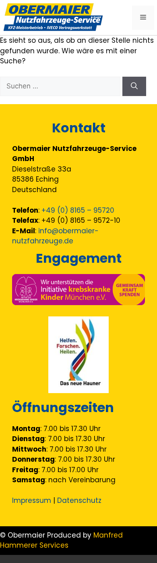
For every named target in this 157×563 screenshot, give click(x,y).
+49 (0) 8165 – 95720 (77, 210)
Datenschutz (79, 500)
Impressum (31, 500)
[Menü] (143, 18)
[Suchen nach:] (61, 86)
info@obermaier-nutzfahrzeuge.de (55, 236)
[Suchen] (134, 86)
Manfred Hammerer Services (61, 540)
